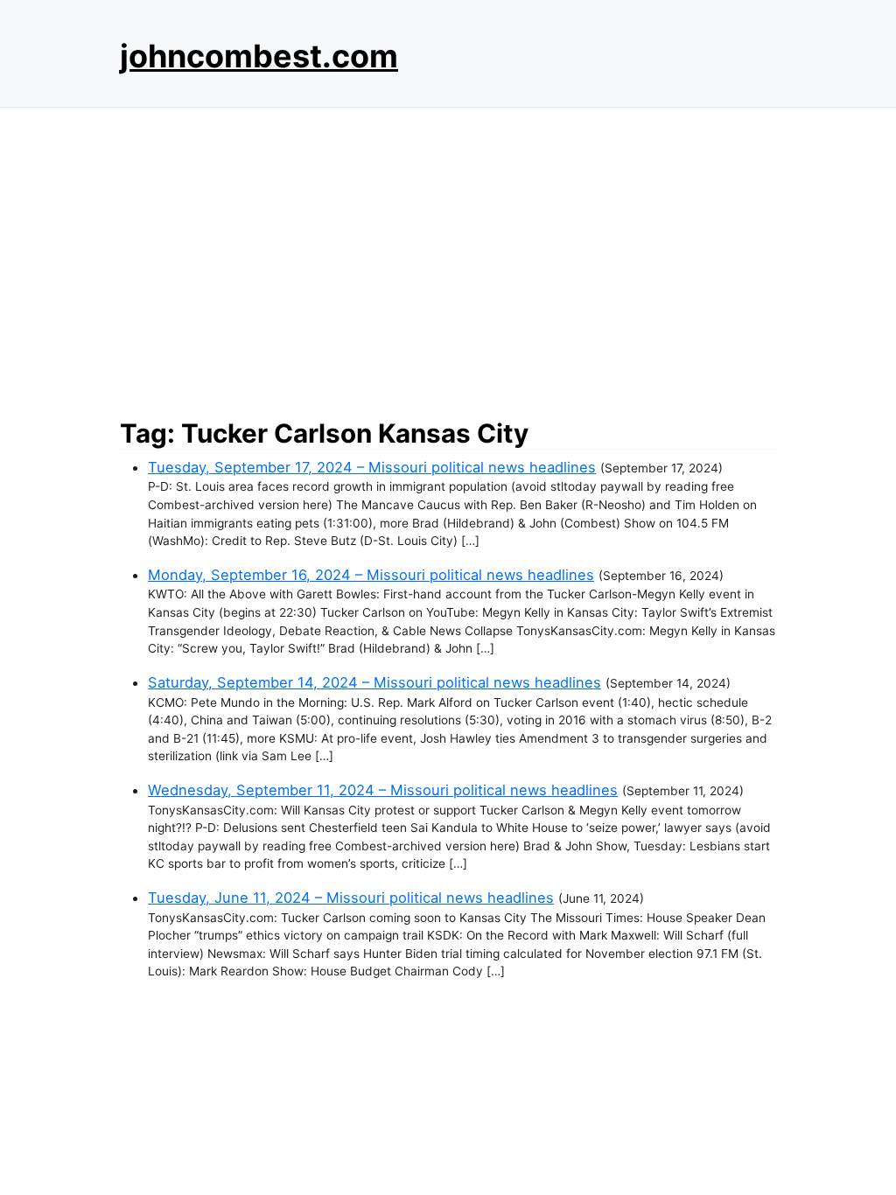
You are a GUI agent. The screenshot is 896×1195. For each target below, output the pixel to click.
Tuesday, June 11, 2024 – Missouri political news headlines (351, 897)
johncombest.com (259, 56)
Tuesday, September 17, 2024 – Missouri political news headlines (372, 467)
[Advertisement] (448, 258)
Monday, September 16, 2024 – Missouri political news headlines (371, 575)
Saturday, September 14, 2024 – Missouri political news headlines (374, 682)
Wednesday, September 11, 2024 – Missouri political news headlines (383, 790)
